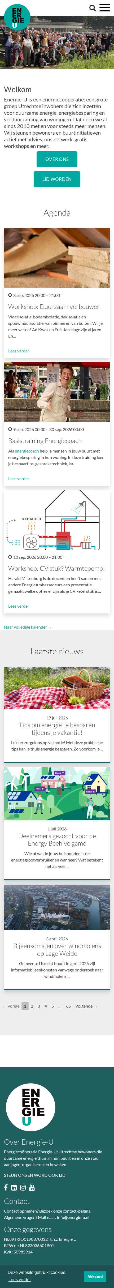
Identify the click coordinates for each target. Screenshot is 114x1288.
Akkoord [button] (95, 1276)
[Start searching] (91, 7)
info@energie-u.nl (73, 1217)
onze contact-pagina (71, 1210)
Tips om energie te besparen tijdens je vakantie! (57, 728)
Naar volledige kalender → (28, 626)
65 (68, 1005)
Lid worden (57, 179)
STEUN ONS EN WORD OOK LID (34, 1175)
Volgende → (86, 1005)
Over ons (57, 159)
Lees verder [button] (19, 1279)
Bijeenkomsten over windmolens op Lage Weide (57, 949)
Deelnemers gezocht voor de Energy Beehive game (57, 839)
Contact (17, 1200)
